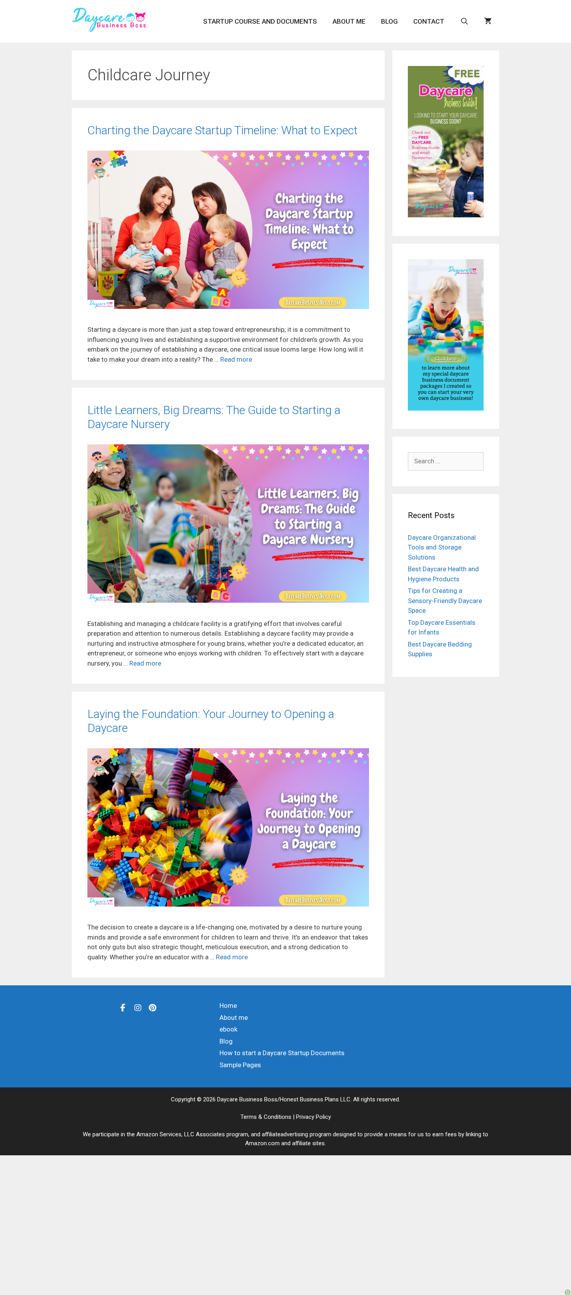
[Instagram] (138, 1007)
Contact (428, 21)
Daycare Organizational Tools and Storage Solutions (442, 547)
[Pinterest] (152, 1007)
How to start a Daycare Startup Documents (282, 1053)
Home (228, 1005)
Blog (389, 21)
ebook (228, 1029)
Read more (236, 359)
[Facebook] (123, 1007)
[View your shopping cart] (487, 21)
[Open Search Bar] (464, 21)
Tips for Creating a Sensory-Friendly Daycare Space (445, 600)
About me (349, 21)
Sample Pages (240, 1065)
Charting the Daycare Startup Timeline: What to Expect (222, 130)
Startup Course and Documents (260, 21)
